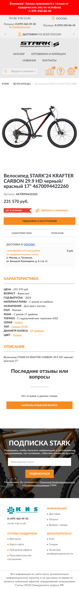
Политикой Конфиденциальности (57, 482)
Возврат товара (58, 525)
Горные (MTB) (20, 327)
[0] (71, 71)
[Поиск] (5, 71)
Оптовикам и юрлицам (48, 54)
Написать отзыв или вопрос (39, 405)
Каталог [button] (19, 54)
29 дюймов (37, 331)
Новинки (29, 60)
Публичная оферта (21, 550)
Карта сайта (17, 544)
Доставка (54, 514)
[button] (19, 27)
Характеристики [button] (22, 233)
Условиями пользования (36, 485)
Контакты (49, 60)
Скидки (53, 544)
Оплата (53, 519)
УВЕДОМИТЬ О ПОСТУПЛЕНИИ (39, 221)
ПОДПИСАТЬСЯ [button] (40, 474)
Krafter (19, 322)
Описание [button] (57, 233)
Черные (17, 335)
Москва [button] (29, 244)
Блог (52, 539)
